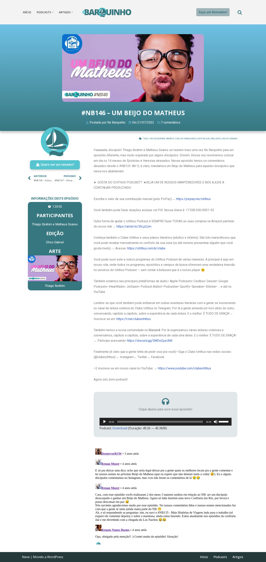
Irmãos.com (173, 138)
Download (119, 428)
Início (27, 12)
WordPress (55, 557)
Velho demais (229, 138)
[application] (166, 422)
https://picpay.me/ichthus (193, 199)
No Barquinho (188, 138)
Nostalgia (203, 138)
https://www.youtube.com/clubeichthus (184, 368)
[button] (52, 12)
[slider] (224, 421)
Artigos (238, 557)
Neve (26, 557)
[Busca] (239, 12)
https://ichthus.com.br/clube (146, 248)
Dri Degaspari (157, 138)
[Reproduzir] (105, 422)
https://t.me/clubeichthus (133, 319)
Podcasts (220, 557)
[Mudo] (216, 422)
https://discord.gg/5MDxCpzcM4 (149, 340)
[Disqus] (165, 495)
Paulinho (216, 138)
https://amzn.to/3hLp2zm (133, 226)
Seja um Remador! (213, 12)
